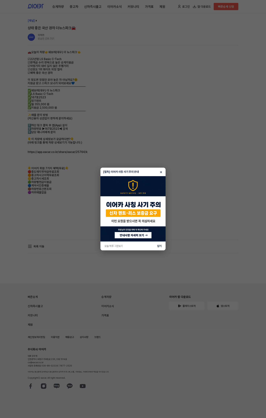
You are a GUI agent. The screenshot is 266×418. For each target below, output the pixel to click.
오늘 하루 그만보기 (113, 246)
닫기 (159, 246)
